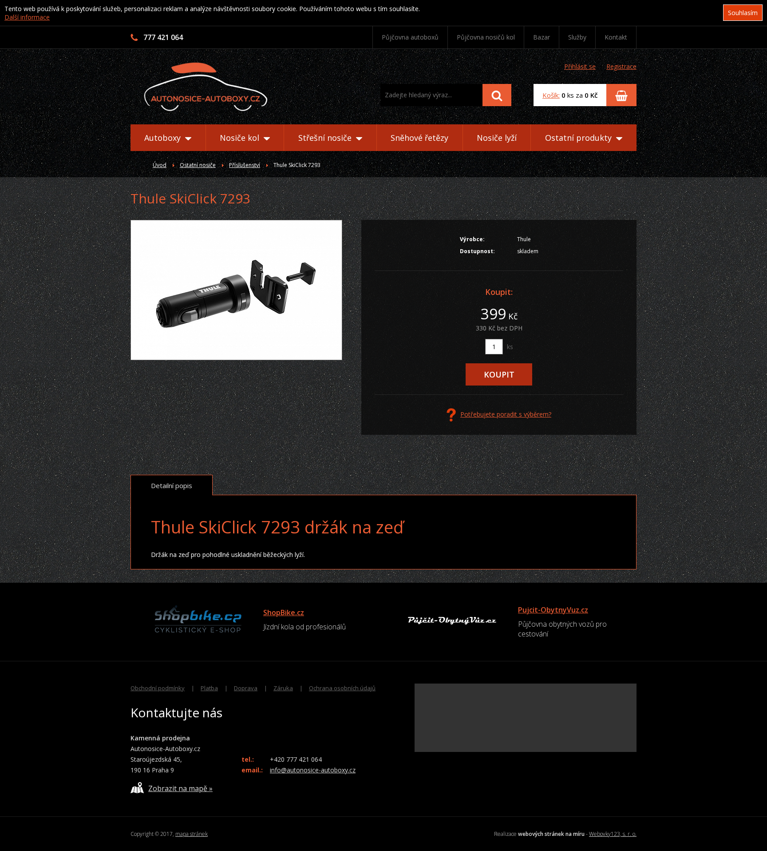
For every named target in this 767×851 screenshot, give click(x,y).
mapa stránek (191, 834)
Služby (577, 37)
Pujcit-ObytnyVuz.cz (553, 610)
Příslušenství (244, 165)
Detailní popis (171, 485)
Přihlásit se (580, 66)
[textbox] (431, 95)
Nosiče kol (240, 137)
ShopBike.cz (283, 612)
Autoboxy (163, 137)
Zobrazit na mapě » (180, 788)
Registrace (621, 66)
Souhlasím (743, 12)
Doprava (245, 688)
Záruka (283, 688)
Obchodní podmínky (157, 688)
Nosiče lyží (497, 137)
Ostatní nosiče (198, 165)
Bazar (541, 37)
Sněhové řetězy (419, 137)
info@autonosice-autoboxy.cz (313, 770)
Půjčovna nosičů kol (486, 37)
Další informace (27, 17)
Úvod (159, 165)
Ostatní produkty (579, 137)
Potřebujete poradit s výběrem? (505, 414)
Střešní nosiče (326, 137)
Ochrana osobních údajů (342, 688)
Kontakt (616, 37)
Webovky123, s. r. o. (613, 834)
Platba (209, 688)
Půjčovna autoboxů (410, 37)
